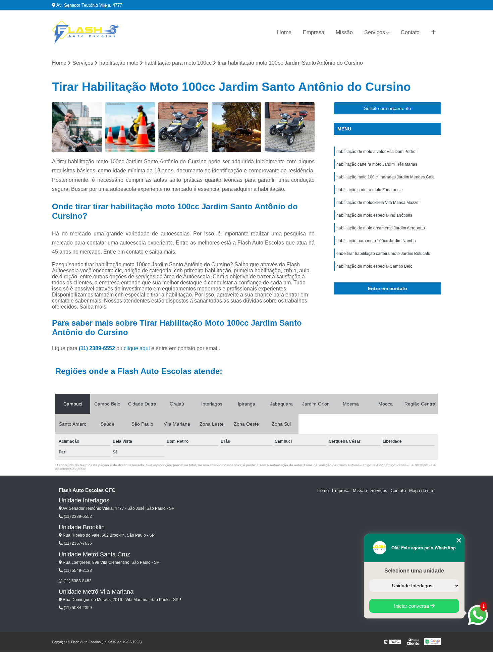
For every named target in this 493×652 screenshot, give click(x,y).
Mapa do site (421, 490)
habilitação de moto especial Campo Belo (374, 266)
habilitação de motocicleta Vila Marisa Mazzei (378, 202)
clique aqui (137, 348)
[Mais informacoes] (433, 32)
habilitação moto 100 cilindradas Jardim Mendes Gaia (385, 177)
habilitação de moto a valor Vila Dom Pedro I (377, 151)
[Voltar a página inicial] (85, 32)
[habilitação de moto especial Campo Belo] (183, 127)
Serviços (374, 32)
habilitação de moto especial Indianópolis (374, 215)
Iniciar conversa (412, 606)
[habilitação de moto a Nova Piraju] (77, 127)
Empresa (313, 32)
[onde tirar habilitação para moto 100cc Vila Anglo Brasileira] (130, 127)
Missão (344, 32)
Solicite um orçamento (387, 108)
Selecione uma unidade (414, 571)
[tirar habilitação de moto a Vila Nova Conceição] (237, 127)
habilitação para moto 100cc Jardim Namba (376, 240)
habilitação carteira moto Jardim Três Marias (376, 164)
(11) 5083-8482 (77, 581)
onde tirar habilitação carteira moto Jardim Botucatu (383, 253)
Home (284, 32)
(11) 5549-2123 (77, 570)
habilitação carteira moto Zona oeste (369, 189)
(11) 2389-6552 (97, 348)
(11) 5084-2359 (77, 607)
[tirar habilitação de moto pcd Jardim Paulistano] (290, 127)
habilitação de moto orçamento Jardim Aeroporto (380, 228)
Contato (410, 32)
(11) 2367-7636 (77, 543)
